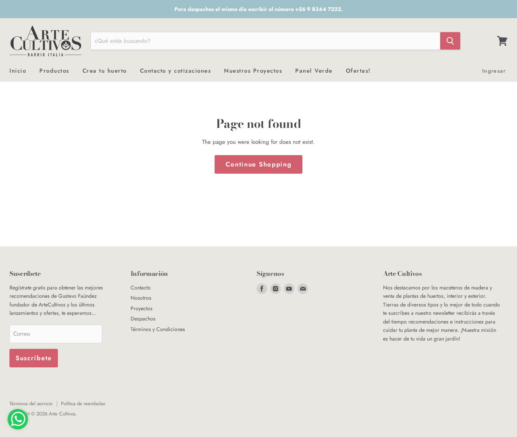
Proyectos (142, 308)
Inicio (17, 71)
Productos (54, 71)
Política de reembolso (83, 403)
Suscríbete (34, 357)
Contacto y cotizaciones (175, 71)
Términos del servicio (31, 403)
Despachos (143, 318)
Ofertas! (358, 71)
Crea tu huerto (105, 71)
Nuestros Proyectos (253, 71)
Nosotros (141, 298)
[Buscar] (450, 41)
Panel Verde (314, 71)
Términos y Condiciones (158, 329)
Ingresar (494, 71)
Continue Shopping (259, 164)
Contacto (141, 287)
